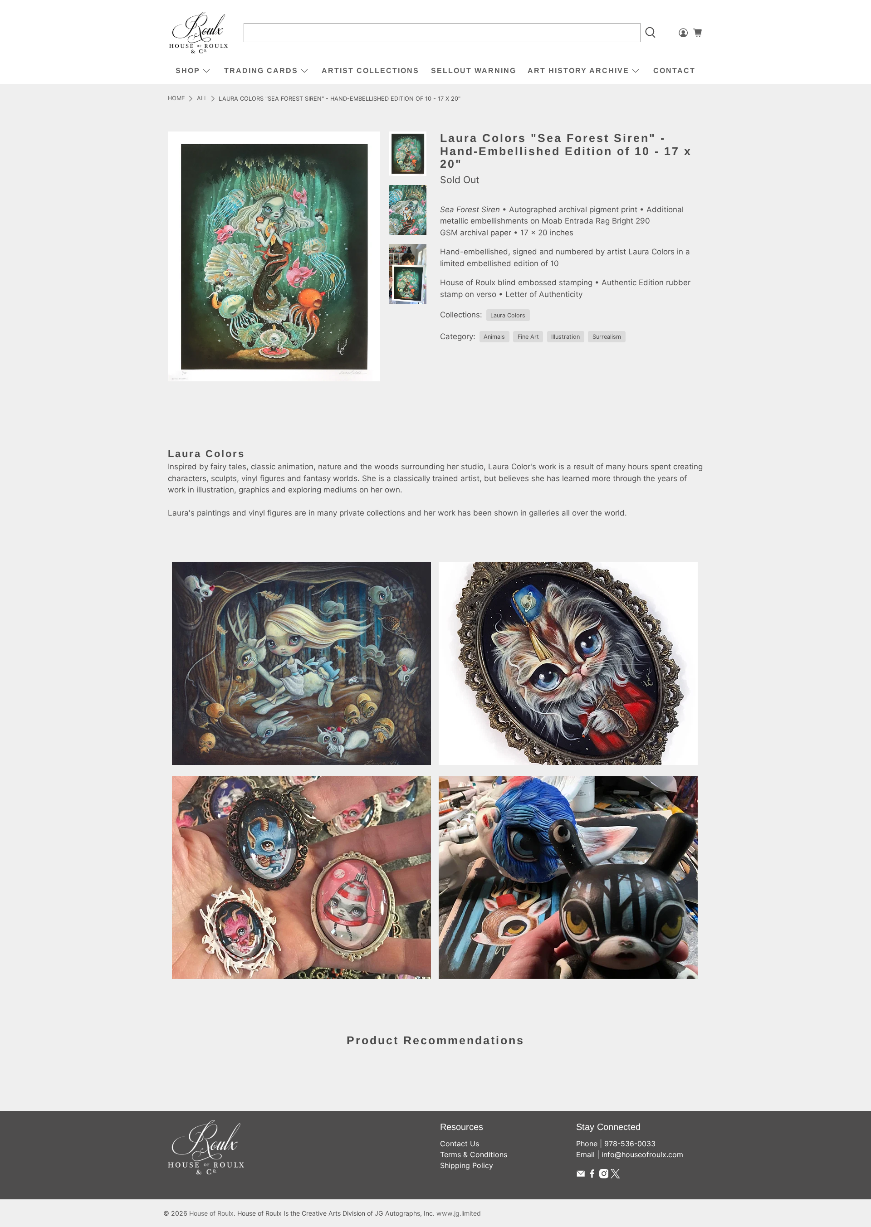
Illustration (565, 336)
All (202, 99)
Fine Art (528, 336)
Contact (674, 70)
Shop (188, 70)
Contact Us (459, 1143)
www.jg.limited (458, 1213)
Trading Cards (261, 70)
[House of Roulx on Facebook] (592, 1175)
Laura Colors (507, 315)
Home (176, 99)
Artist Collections (370, 70)
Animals (494, 336)
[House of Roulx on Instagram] (603, 1175)
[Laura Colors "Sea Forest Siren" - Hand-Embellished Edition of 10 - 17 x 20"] (274, 256)
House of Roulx (211, 1213)
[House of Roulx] (198, 33)
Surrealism (606, 336)
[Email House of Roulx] (580, 1175)
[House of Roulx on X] (615, 1175)
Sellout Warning (473, 70)
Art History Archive (578, 70)
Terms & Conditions (473, 1154)
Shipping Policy (466, 1165)
